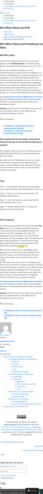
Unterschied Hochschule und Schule (27, 404)
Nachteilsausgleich (20, 401)
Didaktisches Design (21, 372)
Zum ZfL (10, 9)
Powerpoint (21, 386)
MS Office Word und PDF (26, 384)
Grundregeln (17, 377)
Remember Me (7, 478)
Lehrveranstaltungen (21, 394)
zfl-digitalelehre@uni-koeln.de (12, 442)
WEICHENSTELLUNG (7, 341)
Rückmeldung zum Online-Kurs (16, 406)
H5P (18, 389)
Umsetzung (17, 379)
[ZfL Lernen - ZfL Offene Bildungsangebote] (5, 13)
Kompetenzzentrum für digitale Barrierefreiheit (23, 97)
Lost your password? (8, 475)
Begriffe (16, 362)
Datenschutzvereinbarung (33, 450)
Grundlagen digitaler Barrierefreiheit (22, 359)
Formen (15, 364)
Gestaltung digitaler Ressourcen (21, 374)
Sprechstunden (18, 396)
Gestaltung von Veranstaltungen (21, 391)
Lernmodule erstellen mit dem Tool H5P (19, 6)
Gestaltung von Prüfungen (18, 399)
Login (2, 454)
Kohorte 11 (3, 351)
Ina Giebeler (4, 335)
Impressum (38, 446)
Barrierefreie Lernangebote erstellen (18, 357)
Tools (15, 369)
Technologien (18, 367)
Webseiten (21, 381)
